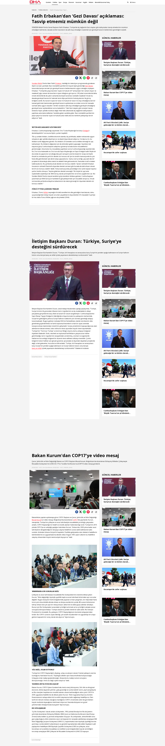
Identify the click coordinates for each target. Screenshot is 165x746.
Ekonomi (71, 2)
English (85, 2)
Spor (60, 2)
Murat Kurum (80, 461)
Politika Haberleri (43, 10)
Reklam (91, 2)
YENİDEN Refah (37, 27)
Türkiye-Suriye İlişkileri (50, 357)
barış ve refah (50, 255)
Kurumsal (78, 2)
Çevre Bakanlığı (36, 740)
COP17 (80, 464)
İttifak (46, 192)
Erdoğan (86, 131)
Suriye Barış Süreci (37, 357)
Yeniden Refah (37, 83)
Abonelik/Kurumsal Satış (102, 2)
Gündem (48, 2)
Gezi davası (89, 86)
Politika (55, 2)
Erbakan (66, 27)
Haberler (34, 10)
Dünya (65, 2)
